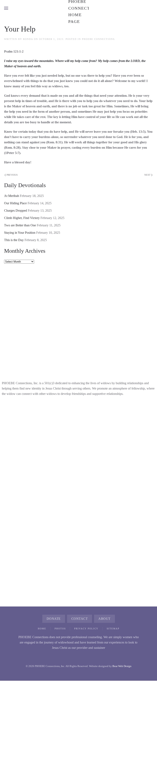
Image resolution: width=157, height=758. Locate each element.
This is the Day (14, 240)
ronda (28, 39)
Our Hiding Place (15, 203)
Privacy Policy (86, 628)
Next (147, 175)
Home (42, 628)
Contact (79, 618)
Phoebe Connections (98, 39)
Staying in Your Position (19, 232)
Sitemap (113, 628)
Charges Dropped (15, 210)
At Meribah (11, 196)
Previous (12, 175)
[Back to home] (78, 8)
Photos (60, 628)
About (104, 618)
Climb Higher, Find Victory (22, 218)
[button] (6, 8)
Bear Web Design (121, 666)
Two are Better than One (20, 225)
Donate (54, 618)
